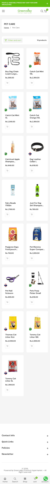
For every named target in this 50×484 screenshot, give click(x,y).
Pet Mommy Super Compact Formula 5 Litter (37, 248)
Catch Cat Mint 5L (12, 116)
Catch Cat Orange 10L (35, 116)
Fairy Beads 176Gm (10, 204)
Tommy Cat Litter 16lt (35, 336)
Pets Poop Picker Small (35, 292)
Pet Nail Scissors (9, 292)
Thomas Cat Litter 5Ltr (10, 336)
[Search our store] (42, 11)
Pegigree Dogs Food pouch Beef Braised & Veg (12, 248)
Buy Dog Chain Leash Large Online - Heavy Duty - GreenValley (12, 72)
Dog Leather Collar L (35, 160)
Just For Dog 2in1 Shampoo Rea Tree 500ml (37, 204)
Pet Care (16, 27)
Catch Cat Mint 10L (37, 72)
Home (6, 27)
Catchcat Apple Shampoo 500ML (12, 160)
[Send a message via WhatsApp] (45, 478)
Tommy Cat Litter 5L (10, 379)
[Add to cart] (7, 83)
